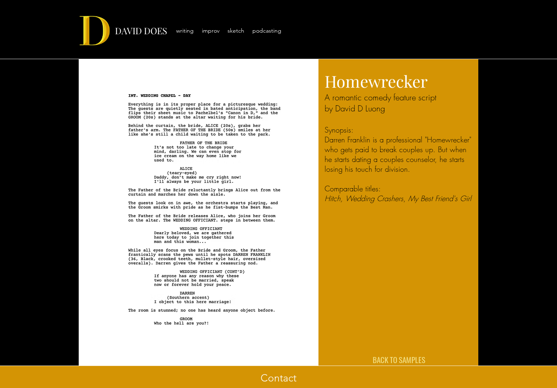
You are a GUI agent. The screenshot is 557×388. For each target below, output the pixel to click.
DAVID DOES (141, 30)
